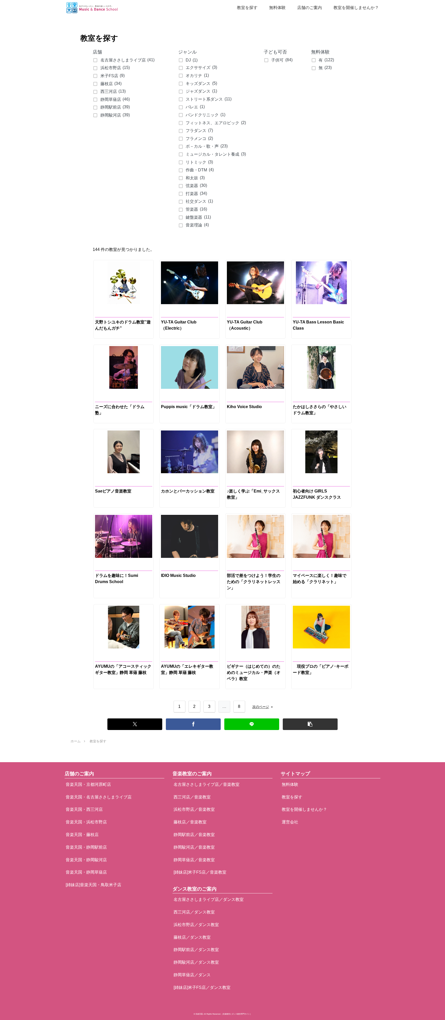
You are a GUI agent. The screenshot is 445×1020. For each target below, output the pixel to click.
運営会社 (290, 822)
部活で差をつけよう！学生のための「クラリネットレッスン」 (253, 581)
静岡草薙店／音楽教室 (194, 860)
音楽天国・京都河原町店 (88, 784)
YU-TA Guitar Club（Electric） (178, 325)
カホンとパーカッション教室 (188, 491)
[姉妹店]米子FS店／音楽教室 (200, 872)
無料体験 (290, 784)
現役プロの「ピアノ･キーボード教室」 (320, 669)
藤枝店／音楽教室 (190, 822)
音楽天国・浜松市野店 (86, 822)
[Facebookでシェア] (193, 724)
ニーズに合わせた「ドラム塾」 (119, 410)
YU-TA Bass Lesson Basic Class (318, 325)
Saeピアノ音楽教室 (113, 491)
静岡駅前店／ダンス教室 (196, 949)
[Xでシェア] (134, 724)
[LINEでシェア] (251, 724)
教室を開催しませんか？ (304, 809)
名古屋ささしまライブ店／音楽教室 (206, 784)
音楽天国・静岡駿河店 (86, 860)
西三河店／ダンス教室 (194, 912)
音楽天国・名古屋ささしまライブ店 (99, 797)
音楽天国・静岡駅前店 (86, 847)
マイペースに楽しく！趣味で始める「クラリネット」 (319, 578)
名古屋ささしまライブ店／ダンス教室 (209, 899)
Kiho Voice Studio (244, 407)
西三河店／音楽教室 (192, 797)
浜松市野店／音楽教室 (194, 809)
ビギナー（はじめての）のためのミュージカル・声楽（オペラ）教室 (253, 672)
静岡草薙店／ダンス (192, 975)
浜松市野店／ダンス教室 (196, 924)
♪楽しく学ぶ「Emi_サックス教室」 (253, 494)
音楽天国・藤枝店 (82, 834)
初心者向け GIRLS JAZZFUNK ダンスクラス (317, 494)
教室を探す (292, 797)
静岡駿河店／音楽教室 (194, 847)
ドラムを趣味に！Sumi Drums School (116, 578)
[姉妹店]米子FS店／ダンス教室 (202, 987)
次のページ (262, 707)
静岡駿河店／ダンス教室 (196, 962)
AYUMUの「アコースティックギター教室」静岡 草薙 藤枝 (123, 669)
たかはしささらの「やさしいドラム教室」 (319, 410)
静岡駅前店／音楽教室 (194, 834)
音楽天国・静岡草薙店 (86, 872)
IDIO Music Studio (178, 575)
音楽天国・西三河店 (84, 809)
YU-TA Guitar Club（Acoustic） (244, 325)
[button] (310, 724)
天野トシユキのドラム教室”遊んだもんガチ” (123, 325)
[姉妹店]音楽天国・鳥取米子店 (93, 885)
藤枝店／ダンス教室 (192, 937)
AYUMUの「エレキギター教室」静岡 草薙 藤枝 (187, 669)
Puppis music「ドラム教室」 (189, 407)
